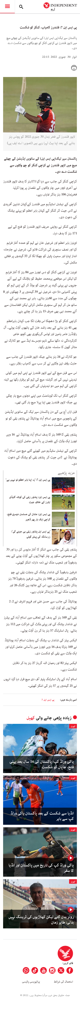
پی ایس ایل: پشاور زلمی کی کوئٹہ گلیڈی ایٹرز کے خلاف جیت (29, 499)
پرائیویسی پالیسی (31, 982)
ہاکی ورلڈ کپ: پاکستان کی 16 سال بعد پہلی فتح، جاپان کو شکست (42, 764)
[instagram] (52, 970)
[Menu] (7, 6)
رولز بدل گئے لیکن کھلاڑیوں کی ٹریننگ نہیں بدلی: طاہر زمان (41, 919)
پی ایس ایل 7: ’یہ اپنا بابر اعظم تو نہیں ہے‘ (28, 480)
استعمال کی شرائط (63, 982)
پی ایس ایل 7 (48, 700)
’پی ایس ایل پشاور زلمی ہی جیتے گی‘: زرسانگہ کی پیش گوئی (30, 534)
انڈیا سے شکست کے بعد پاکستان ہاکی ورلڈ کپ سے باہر (42, 816)
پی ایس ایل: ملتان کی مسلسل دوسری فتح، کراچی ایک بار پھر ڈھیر (28, 516)
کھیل (30, 718)
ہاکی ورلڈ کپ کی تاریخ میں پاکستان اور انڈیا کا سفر (41, 868)
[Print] (74, 68)
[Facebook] (69, 970)
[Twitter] (61, 970)
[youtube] (43, 970)
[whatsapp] (26, 970)
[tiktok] (34, 970)
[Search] (21, 6)
